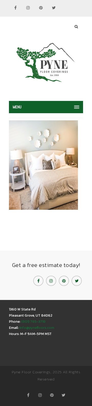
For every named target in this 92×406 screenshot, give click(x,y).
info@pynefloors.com (36, 327)
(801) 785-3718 (33, 321)
